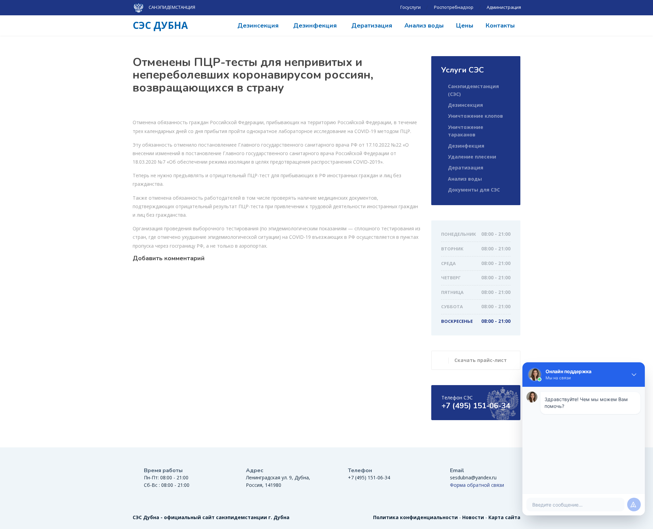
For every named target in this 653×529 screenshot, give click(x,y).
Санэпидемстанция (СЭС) (473, 90)
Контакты (500, 25)
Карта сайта (504, 517)
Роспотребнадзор (453, 7)
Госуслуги (410, 7)
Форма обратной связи (477, 485)
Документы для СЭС (474, 189)
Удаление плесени (472, 156)
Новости (473, 517)
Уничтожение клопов (475, 116)
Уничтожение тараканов (465, 131)
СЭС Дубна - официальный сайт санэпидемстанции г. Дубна (211, 517)
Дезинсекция (258, 25)
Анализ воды (424, 25)
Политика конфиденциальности (415, 517)
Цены (464, 25)
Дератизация (371, 25)
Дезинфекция (315, 25)
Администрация (504, 7)
